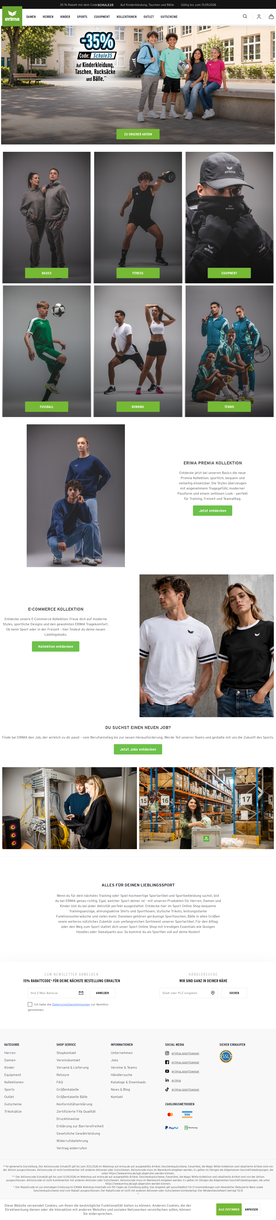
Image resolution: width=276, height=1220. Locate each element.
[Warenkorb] (271, 16)
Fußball (46, 407)
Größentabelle (67, 1089)
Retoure (62, 1075)
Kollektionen (14, 1082)
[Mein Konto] (259, 16)
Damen (10, 1060)
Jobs (114, 1060)
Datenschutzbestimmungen (71, 1004)
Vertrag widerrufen (71, 1148)
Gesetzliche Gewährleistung (78, 1133)
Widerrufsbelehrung (72, 1141)
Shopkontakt (66, 1053)
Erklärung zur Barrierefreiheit (80, 1126)
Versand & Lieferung (72, 1067)
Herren (10, 1053)
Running (138, 407)
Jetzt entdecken (212, 511)
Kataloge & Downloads (128, 1082)
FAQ (59, 1082)
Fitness (137, 273)
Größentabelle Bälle (72, 1097)
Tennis (229, 407)
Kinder (9, 1067)
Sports (9, 1089)
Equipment (229, 273)
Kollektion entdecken (55, 646)
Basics (47, 273)
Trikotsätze (13, 1111)
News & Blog (120, 1089)
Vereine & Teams (124, 1067)
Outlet (9, 1097)
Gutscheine (13, 1104)
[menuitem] (31, 17)
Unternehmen (122, 1053)
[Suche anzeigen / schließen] (230, 16)
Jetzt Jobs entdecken (138, 749)
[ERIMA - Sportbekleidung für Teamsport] (12, 16)
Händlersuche (121, 1075)
